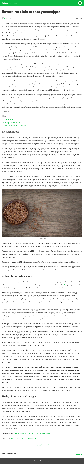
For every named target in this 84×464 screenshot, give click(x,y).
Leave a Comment (42, 445)
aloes (65, 285)
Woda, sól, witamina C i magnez (15, 125)
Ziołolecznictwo (15, 438)
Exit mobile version (42, 461)
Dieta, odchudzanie (29, 438)
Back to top (78, 454)
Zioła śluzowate (9, 119)
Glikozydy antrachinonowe (13, 122)
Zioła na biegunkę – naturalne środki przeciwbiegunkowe (33, 433)
